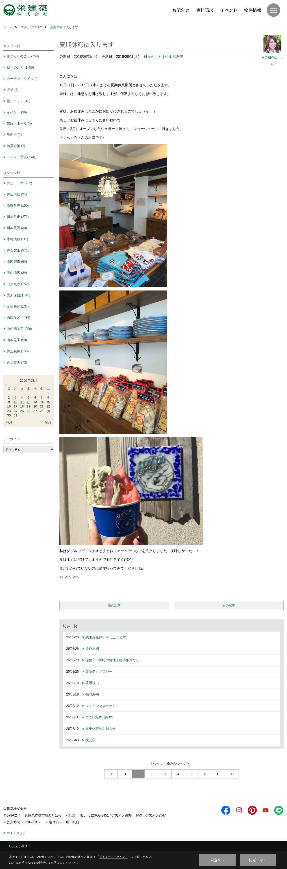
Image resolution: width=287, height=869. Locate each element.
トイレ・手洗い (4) (21, 157)
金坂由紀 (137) (18, 306)
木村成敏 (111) (17, 239)
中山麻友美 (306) (19, 329)
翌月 (48, 422)
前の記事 (114, 605)
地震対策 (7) (16, 146)
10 (15, 402)
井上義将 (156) (18, 351)
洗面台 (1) (14, 135)
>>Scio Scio (69, 577)
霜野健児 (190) (18, 205)
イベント (228, 10)
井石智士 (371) (18, 250)
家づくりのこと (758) (23, 56)
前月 (9, 422)
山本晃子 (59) (17, 340)
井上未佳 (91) (17, 194)
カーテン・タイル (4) (23, 78)
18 (22, 406)
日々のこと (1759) (20, 67)
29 (48, 411)
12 (28, 402)
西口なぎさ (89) (18, 317)
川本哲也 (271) (18, 217)
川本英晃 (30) (17, 228)
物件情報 (252, 10)
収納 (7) (12, 90)
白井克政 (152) (18, 284)
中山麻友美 (174, 57)
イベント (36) (17, 112)
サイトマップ (16, 833)
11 (22, 402)
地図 (71, 815)
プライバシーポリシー (113, 857)
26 (28, 411)
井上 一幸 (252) (19, 183)
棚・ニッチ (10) (18, 101)
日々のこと (153, 57)
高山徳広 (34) (17, 273)
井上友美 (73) (17, 362)
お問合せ (180, 10)
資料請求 (204, 10)
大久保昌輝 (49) (18, 295)
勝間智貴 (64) (17, 261)
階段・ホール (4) (19, 123)
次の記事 (228, 605)
